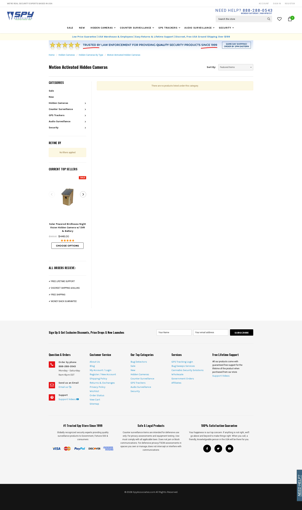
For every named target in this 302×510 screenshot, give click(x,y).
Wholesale (177, 374)
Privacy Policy (97, 387)
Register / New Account (103, 374)
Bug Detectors (139, 361)
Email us (64, 387)
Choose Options (67, 245)
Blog (92, 366)
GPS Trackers (167, 27)
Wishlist (94, 391)
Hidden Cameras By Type (91, 55)
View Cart (95, 399)
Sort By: (211, 67)
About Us (95, 361)
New (82, 27)
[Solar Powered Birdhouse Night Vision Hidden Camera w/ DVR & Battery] (67, 197)
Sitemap (94, 403)
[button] (289, 18)
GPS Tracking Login (182, 361)
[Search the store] (268, 19)
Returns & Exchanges (102, 382)
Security (225, 27)
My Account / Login (100, 370)
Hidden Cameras (102, 27)
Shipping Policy (98, 378)
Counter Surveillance (135, 27)
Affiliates (176, 382)
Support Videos (67, 399)
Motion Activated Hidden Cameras (123, 55)
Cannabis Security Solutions (187, 370)
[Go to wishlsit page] (279, 19)
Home (52, 55)
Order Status (97, 395)
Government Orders (182, 378)
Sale (70, 27)
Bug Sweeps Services (183, 366)
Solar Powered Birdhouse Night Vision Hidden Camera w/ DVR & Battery (67, 228)
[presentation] (52, 194)
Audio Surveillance (198, 27)
